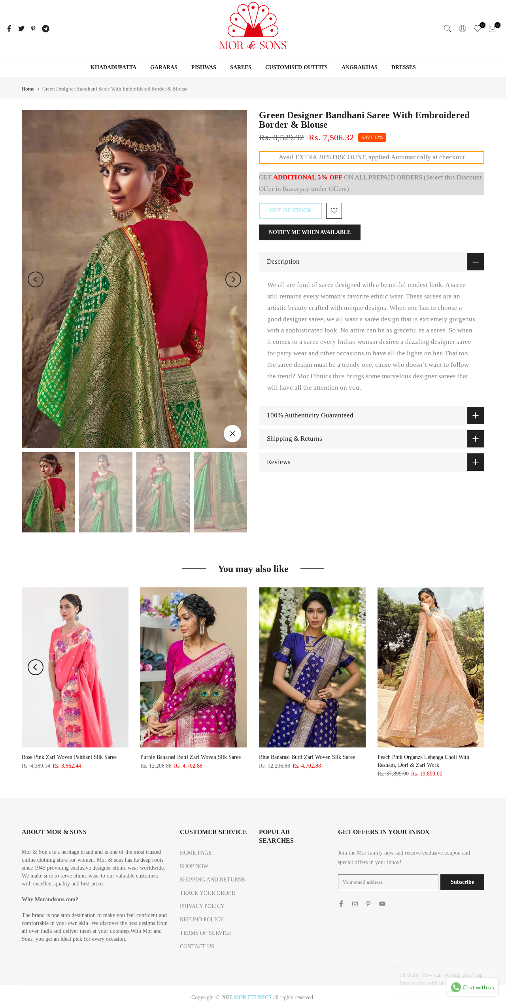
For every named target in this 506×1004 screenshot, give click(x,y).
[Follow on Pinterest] (368, 903)
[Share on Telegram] (45, 28)
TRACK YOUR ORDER (207, 893)
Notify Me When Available (310, 232)
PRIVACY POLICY (202, 906)
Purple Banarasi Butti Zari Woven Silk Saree (190, 757)
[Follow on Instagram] (355, 903)
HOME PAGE (196, 853)
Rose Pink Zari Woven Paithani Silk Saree (69, 757)
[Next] (233, 279)
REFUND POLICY (202, 920)
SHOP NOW (194, 866)
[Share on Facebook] (9, 28)
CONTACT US (197, 946)
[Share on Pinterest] (33, 28)
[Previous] (35, 279)
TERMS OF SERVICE (206, 933)
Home (28, 88)
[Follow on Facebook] (341, 903)
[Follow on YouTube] (382, 903)
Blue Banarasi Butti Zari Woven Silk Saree (307, 757)
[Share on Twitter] (21, 28)
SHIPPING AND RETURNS (212, 880)
